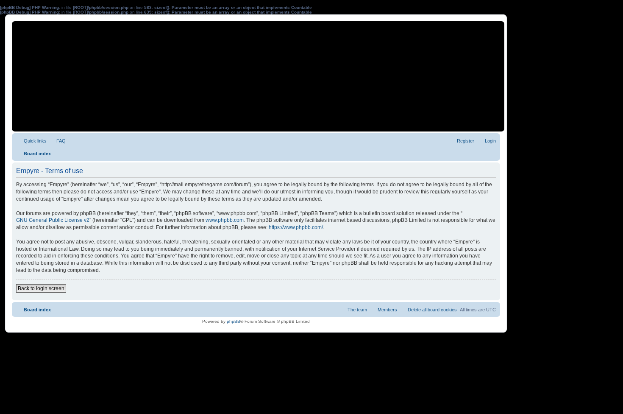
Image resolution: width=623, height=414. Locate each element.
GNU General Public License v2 (52, 220)
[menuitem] (57, 141)
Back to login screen (41, 288)
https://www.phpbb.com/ (296, 227)
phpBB (233, 321)
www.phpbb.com (225, 220)
